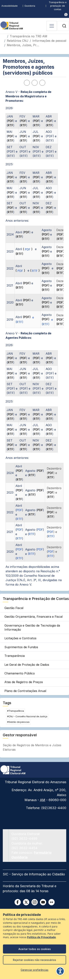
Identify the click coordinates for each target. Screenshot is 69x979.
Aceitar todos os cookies (34, 949)
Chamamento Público (19, 673)
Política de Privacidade (41, 937)
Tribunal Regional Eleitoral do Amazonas (35, 782)
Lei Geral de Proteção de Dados (26, 664)
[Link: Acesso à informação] (66, 14)
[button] (64, 26)
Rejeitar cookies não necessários (34, 959)
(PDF (50, 512)
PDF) (60, 302)
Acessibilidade (9, 5)
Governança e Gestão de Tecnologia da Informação (32, 627)
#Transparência (15, 710)
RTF (10, 125)
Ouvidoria (29, 5)
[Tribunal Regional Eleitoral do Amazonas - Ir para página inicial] (11, 25)
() (27, 249)
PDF (10, 121)
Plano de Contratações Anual (25, 691)
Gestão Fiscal (13, 608)
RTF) (32, 495)
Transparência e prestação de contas (57, 6)
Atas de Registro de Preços (23, 682)
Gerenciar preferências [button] (34, 969)
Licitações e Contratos (20, 638)
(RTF (31, 554)
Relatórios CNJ (17, 40)
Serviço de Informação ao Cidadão (38, 874)
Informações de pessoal (49, 40)
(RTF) (45, 239)
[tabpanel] (34, 338)
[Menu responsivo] (52, 26)
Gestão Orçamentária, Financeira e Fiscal (33, 616)
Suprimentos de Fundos (21, 647)
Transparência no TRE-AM (28, 36)
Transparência (14, 656)
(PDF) (45, 234)
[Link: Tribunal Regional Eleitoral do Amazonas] (13, 769)
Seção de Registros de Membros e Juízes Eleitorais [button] (32, 747)
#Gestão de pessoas (18, 722)
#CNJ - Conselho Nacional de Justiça (27, 716)
